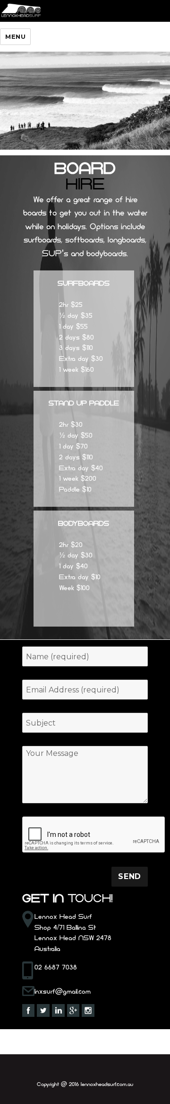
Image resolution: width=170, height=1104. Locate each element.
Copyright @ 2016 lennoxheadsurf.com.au (85, 1084)
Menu (15, 36)
